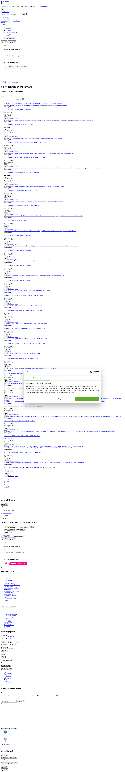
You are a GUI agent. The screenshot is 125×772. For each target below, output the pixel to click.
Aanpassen (61, 399)
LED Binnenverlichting (10, 614)
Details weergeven (13, 476)
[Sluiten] (2, 9)
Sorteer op (3, 95)
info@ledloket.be (9, 638)
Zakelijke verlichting (9, 617)
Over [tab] (88, 378)
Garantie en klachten (9, 592)
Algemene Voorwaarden (10, 595)
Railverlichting (8, 622)
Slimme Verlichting (9, 625)
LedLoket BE (8, 744)
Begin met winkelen (6, 513)
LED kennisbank (8, 586)
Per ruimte (7, 628)
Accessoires (7, 626)
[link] (7, 480)
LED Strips (7, 620)
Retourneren (7, 589)
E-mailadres (4, 699)
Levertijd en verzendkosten (11, 591)
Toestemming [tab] (37, 378)
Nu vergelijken (4, 757)
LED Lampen (8, 618)
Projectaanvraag (8, 580)
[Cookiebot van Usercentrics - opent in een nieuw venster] (91, 372)
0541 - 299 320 (10, 637)
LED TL (6, 623)
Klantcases (7, 582)
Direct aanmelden (5, 535)
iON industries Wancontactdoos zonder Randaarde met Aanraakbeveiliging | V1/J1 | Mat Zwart (29, 467)
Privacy (6, 597)
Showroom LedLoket (10, 598)
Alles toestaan (87, 399)
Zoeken (3, 14)
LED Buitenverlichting (10, 615)
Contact (6, 600)
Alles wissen (13, 757)
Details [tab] (62, 378)
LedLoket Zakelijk (9, 583)
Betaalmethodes (8, 594)
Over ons (6, 578)
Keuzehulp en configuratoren (12, 585)
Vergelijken (9, 464)
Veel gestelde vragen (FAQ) (11, 588)
